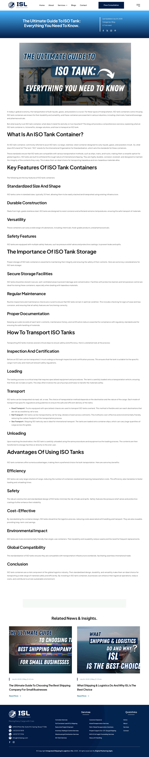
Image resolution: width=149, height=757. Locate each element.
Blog (113, 22)
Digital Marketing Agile (104, 751)
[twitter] (107, 31)
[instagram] (111, 31)
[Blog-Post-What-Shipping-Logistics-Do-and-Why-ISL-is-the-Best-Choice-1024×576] (108, 627)
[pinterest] (115, 31)
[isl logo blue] (18, 2)
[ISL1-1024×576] (40, 627)
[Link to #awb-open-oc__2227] (138, 5)
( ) (60, 751)
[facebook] (103, 31)
